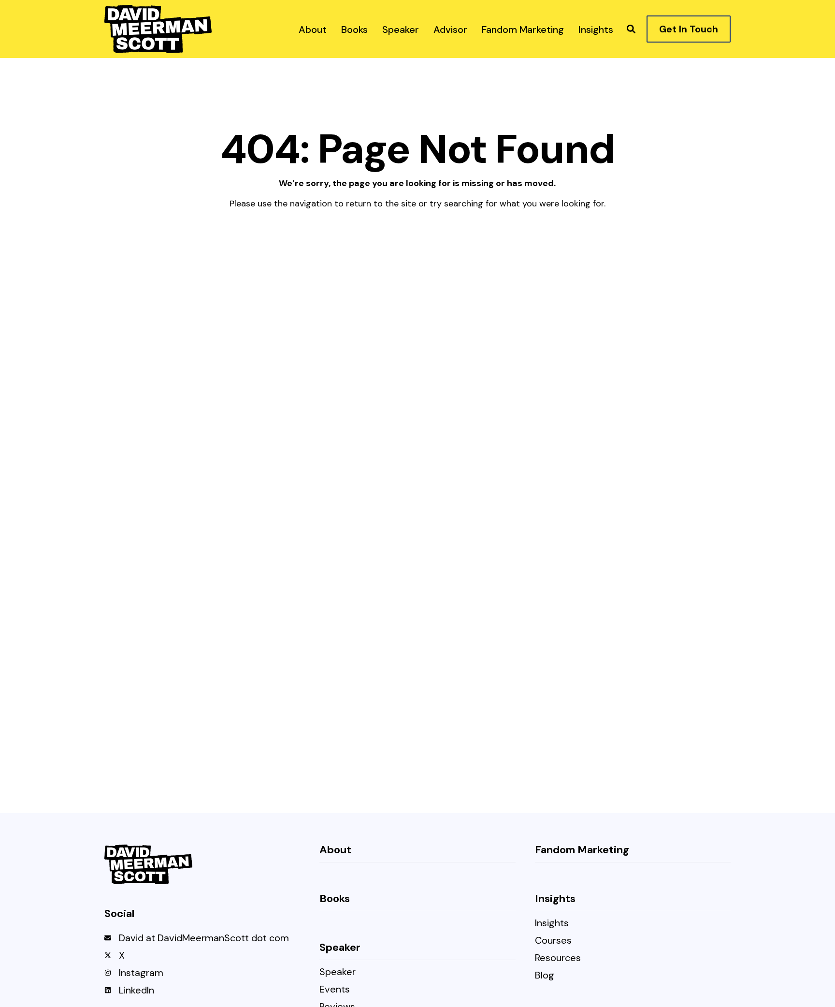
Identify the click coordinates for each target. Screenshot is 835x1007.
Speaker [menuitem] (337, 972)
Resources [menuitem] (558, 958)
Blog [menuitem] (544, 975)
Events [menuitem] (334, 989)
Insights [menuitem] (552, 923)
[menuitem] (312, 29)
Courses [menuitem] (553, 941)
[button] (631, 29)
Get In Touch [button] (688, 29)
